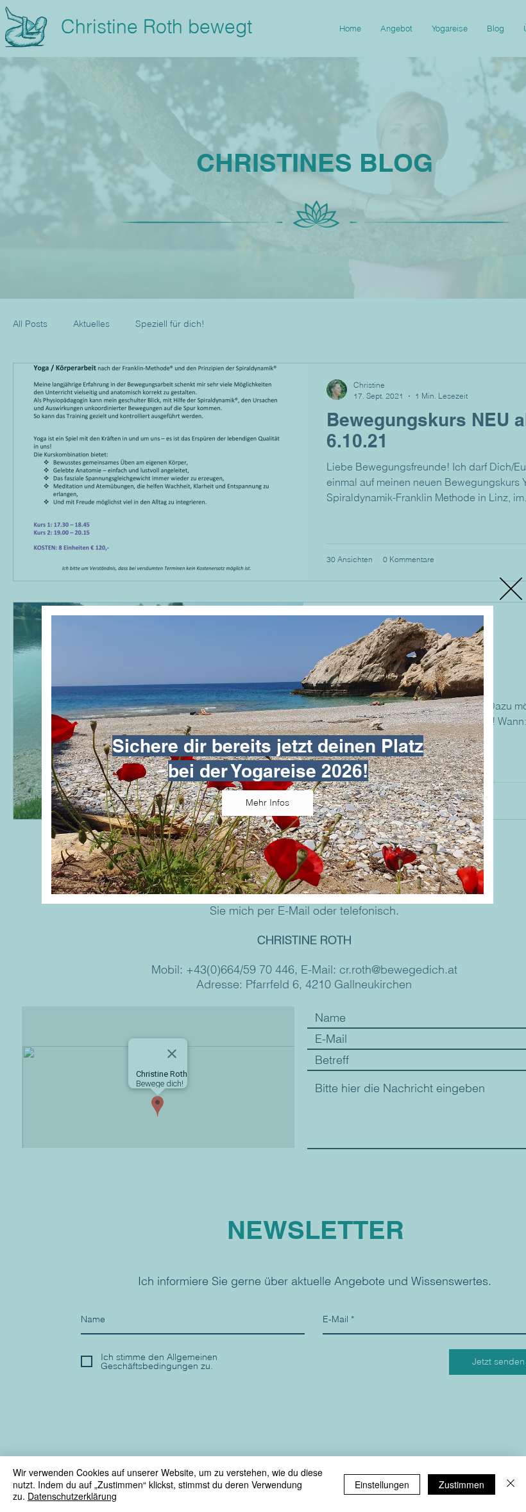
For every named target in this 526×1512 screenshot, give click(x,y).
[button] (511, 588)
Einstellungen (382, 1484)
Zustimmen (461, 1484)
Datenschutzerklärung (72, 1496)
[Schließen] (510, 1484)
